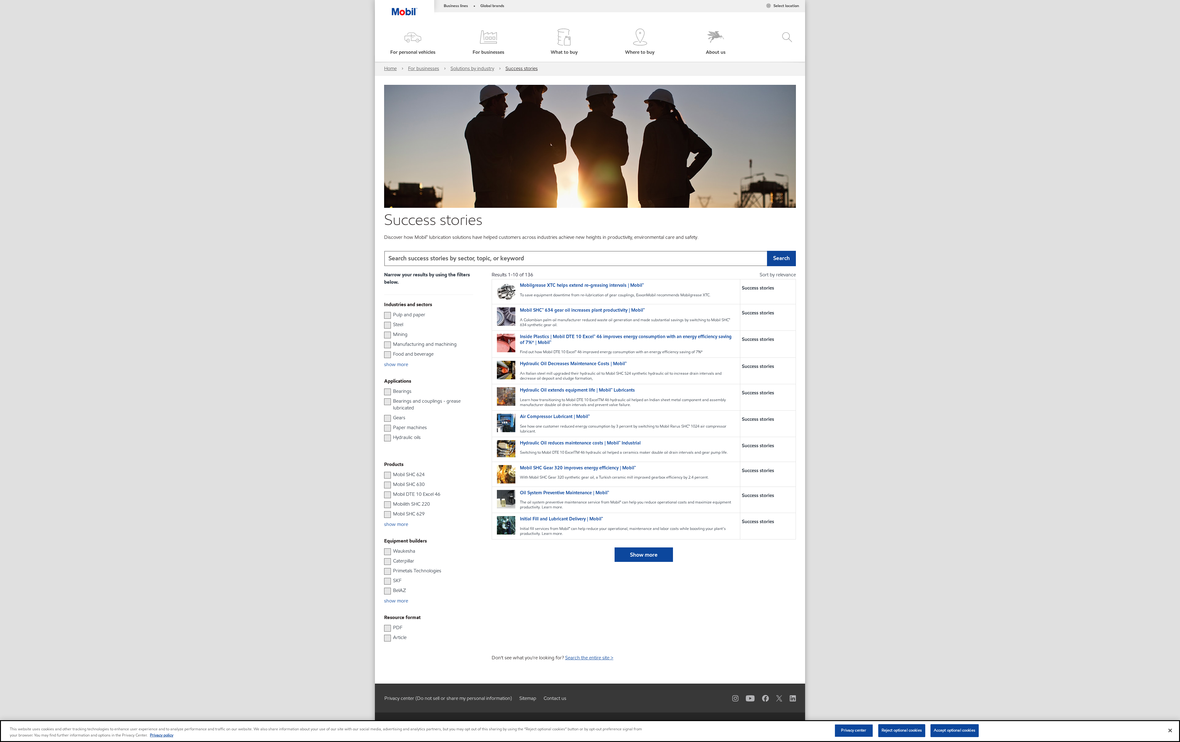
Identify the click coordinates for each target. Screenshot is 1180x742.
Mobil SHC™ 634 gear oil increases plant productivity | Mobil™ (582, 310)
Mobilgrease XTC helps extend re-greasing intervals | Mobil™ (582, 285)
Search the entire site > (589, 657)
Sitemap (527, 698)
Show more (644, 554)
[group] (425, 314)
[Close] (1170, 730)
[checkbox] (387, 315)
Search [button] (781, 258)
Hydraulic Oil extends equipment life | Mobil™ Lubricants (577, 390)
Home (390, 68)
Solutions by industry (472, 68)
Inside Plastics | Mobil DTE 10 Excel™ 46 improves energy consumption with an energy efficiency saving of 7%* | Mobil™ (626, 339)
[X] (775, 698)
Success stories (521, 68)
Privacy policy (161, 735)
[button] (413, 42)
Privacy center (853, 730)
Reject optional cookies (902, 730)
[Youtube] (746, 698)
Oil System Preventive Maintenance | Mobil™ (564, 493)
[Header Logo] (404, 7)
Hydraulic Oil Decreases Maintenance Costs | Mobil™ (573, 364)
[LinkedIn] (789, 698)
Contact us (555, 698)
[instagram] (731, 698)
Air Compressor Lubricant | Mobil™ (555, 417)
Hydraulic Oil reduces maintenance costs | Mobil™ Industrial (580, 443)
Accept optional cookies (954, 730)
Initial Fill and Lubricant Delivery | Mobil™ (561, 519)
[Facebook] (762, 698)
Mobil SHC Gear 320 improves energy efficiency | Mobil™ (578, 468)
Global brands (492, 6)
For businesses (423, 68)
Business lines (456, 6)
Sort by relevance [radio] (778, 274)
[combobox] (590, 258)
